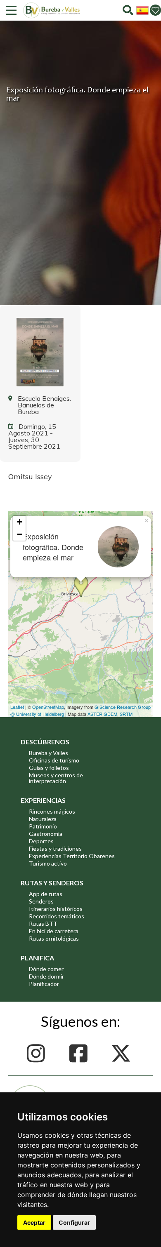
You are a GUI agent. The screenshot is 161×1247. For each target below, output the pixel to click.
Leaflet (17, 706)
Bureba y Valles (48, 752)
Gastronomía (45, 833)
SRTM (126, 714)
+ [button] (19, 522)
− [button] (19, 534)
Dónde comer (46, 968)
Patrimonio (43, 826)
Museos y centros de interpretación (56, 778)
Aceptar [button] (34, 1222)
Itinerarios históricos (56, 908)
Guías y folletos (49, 767)
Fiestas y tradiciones (55, 848)
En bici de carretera (53, 930)
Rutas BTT (43, 923)
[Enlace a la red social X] (123, 1053)
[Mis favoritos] (155, 10)
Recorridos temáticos (56, 916)
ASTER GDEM (102, 714)
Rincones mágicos (52, 811)
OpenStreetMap (48, 706)
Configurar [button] (74, 1222)
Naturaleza (43, 818)
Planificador (44, 983)
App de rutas (45, 893)
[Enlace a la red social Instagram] (38, 1053)
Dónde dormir (46, 976)
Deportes (41, 841)
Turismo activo (48, 863)
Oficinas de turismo (54, 760)
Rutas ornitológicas (54, 938)
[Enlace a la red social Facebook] (81, 1053)
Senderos (41, 901)
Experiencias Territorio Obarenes (72, 855)
